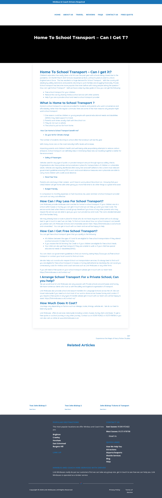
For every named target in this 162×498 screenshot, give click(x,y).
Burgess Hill (58, 446)
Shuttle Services (113, 455)
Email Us (113, 436)
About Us (68, 15)
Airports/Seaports (114, 452)
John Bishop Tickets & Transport (114, 406)
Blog (108, 458)
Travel (79, 15)
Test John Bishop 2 (73, 406)
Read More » (32, 409)
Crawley (56, 437)
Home (57, 15)
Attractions (111, 449)
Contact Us (112, 15)
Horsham (57, 440)
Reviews (90, 15)
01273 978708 (124, 431)
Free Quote (127, 15)
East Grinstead (59, 443)
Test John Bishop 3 (37, 406)
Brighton (57, 434)
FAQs (100, 15)
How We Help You (114, 446)
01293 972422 (123, 426)
